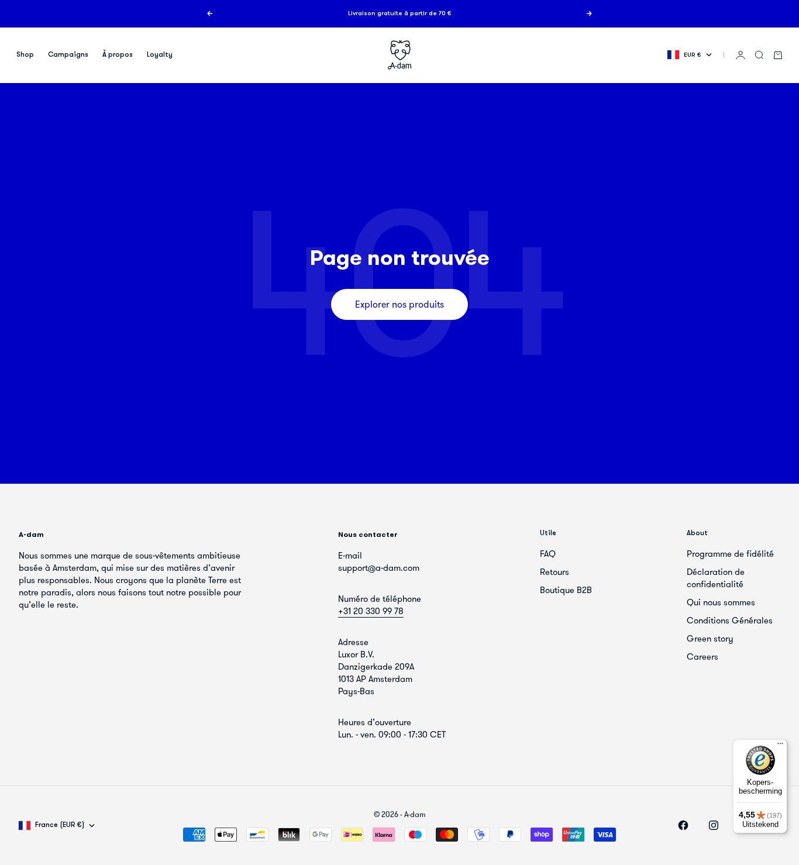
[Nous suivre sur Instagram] (713, 825)
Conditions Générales (730, 620)
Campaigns (68, 54)
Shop (25, 54)
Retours (554, 572)
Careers (702, 656)
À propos (117, 54)
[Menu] (780, 746)
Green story (710, 638)
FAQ (548, 553)
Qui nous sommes (721, 602)
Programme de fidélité (730, 553)
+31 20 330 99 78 (371, 611)
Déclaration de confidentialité (716, 578)
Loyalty (160, 54)
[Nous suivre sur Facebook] (683, 825)
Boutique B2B (566, 590)
